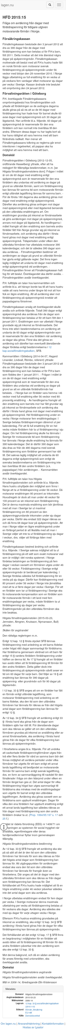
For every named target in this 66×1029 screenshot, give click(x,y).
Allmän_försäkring (33, 1009)
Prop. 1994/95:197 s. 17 (44, 815)
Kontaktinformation (53, 1023)
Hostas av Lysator (33, 1027)
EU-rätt (28, 1012)
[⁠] (50, 5)
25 (4, 818)
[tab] (33, 989)
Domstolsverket (32, 1015)
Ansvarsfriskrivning (29, 1023)
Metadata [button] (10, 989)
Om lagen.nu (8, 1023)
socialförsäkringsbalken (21, 351)
